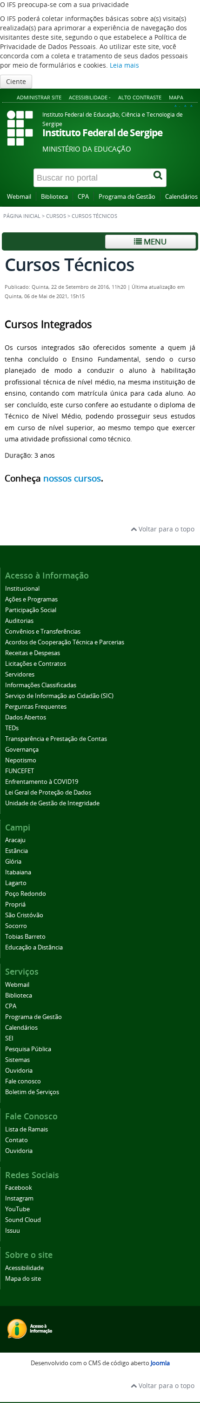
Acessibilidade (24, 1268)
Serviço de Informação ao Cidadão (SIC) (59, 696)
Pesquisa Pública (28, 1049)
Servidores (19, 674)
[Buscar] (159, 177)
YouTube (17, 1209)
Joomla (160, 1363)
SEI (9, 1038)
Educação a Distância (34, 947)
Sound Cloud (23, 1220)
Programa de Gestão (127, 197)
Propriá (15, 904)
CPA (83, 197)
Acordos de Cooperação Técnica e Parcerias (64, 642)
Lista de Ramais (26, 1129)
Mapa (176, 97)
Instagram (19, 1198)
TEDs (12, 728)
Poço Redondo (25, 894)
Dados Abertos (25, 717)
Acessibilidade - (90, 97)
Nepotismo (20, 760)
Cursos (56, 216)
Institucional (22, 589)
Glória (13, 862)
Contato (16, 1140)
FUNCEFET (19, 771)
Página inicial (21, 216)
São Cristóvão (24, 915)
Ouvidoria (19, 1071)
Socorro (16, 926)
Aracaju (15, 840)
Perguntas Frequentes (36, 707)
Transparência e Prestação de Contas (56, 739)
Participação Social (30, 610)
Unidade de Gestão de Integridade (52, 803)
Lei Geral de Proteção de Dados (48, 792)
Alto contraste (139, 97)
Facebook (18, 1188)
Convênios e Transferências (42, 631)
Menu (154, 241)
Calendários (181, 197)
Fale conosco (23, 1081)
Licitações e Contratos (35, 664)
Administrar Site (39, 97)
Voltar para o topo (165, 528)
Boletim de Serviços (32, 1092)
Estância (16, 851)
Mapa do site (23, 1279)
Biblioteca (54, 197)
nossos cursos (72, 478)
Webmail (19, 197)
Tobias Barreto (25, 937)
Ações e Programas (31, 599)
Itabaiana (18, 872)
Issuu (12, 1231)
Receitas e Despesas (32, 653)
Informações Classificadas (40, 685)
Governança (22, 750)
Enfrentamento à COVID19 (41, 782)
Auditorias (19, 621)
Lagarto (16, 883)
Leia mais (124, 65)
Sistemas (17, 1060)
